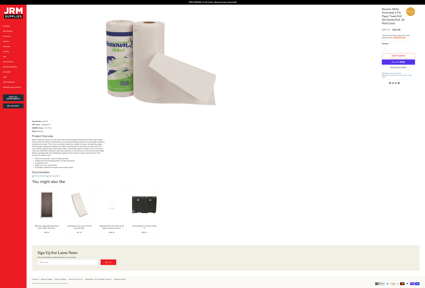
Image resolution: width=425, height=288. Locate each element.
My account (13, 106)
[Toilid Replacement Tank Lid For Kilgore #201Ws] (79, 205)
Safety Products (9, 82)
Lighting (6, 51)
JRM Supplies (41, 283)
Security (6, 41)
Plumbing (6, 26)
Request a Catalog (46, 279)
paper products (402, 75)
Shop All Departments (13, 98)
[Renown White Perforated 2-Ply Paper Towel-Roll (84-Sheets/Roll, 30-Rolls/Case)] (161, 62)
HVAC (4, 56)
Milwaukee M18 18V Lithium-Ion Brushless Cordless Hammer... (112, 227)
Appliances (7, 72)
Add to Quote (398, 56)
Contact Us (35, 279)
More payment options (398, 67)
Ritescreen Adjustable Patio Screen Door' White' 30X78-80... (47, 227)
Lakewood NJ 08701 (120, 279)
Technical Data (54, 176)
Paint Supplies (8, 62)
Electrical (6, 36)
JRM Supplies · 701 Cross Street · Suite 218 (98, 279)
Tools (5, 77)
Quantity (385, 43)
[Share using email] (399, 83)
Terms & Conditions (60, 279)
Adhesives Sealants (10, 67)
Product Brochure (40, 176)
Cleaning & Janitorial (394, 73)
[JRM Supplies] (13, 13)
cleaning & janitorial (391, 75)
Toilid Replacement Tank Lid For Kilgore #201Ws (79, 227)
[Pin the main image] (396, 83)
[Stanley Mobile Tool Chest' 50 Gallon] (144, 205)
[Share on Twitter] (393, 83)
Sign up (108, 262)
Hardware (6, 46)
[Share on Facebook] (390, 83)
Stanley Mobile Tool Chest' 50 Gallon (144, 227)
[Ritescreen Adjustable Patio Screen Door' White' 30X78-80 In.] (46, 205)
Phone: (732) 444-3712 (76, 279)
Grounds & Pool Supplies (12, 87)
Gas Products (8, 31)
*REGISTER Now (399, 37)
